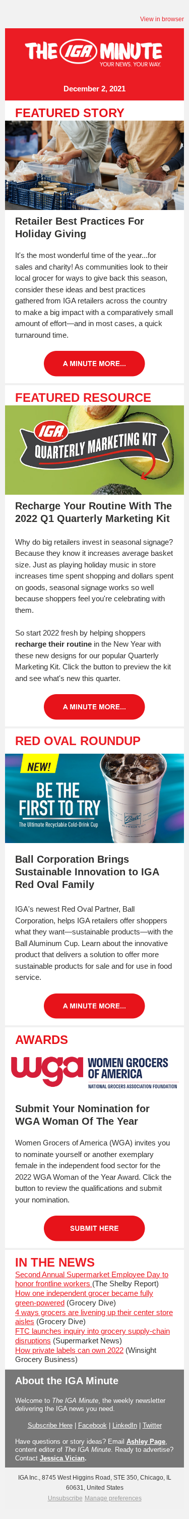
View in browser (162, 19)
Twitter (152, 1425)
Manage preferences (113, 1498)
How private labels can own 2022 (69, 1350)
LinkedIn (124, 1425)
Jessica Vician (62, 1458)
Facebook (92, 1425)
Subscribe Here (50, 1425)
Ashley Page (146, 1441)
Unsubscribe (65, 1498)
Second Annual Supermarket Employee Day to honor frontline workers (91, 1279)
